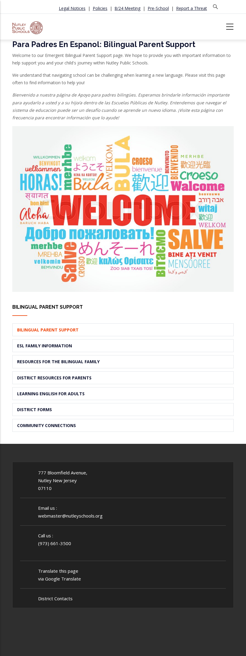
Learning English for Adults (51, 393)
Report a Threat (191, 8)
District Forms (34, 409)
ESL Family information (44, 346)
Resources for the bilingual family (58, 361)
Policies (100, 8)
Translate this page (58, 571)
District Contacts (55, 598)
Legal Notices (72, 8)
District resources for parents (54, 378)
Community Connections (46, 425)
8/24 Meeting (127, 8)
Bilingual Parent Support (48, 330)
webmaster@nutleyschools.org (70, 516)
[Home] (27, 25)
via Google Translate (59, 579)
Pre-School (158, 8)
